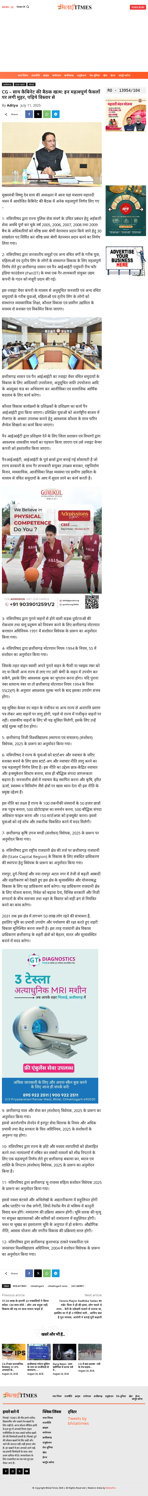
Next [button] (141, 210)
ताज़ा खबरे (20, 84)
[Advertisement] (74, 43)
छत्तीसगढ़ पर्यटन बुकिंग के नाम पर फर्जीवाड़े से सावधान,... (38, 1367)
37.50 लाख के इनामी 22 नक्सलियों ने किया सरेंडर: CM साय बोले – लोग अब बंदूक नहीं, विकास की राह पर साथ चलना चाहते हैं (25, 1305)
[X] (38, 114)
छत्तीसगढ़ (7, 84)
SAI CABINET (77, 1285)
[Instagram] (13, 1471)
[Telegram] (56, 114)
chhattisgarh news (57, 1285)
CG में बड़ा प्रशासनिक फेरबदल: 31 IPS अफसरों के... (12, 1367)
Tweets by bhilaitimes (78, 1421)
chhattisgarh (37, 1285)
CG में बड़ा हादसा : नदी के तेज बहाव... (89, 1365)
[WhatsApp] (47, 114)
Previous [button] (110, 210)
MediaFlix (111, 1487)
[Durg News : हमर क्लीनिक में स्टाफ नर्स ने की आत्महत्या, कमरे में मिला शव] (64, 1352)
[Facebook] (29, 114)
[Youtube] (27, 1471)
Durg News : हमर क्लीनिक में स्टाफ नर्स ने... (63, 1367)
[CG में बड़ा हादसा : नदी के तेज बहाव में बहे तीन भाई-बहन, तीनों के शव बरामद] (90, 1352)
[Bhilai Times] (74, 7)
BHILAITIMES (20, 1285)
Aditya (12, 105)
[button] (23, 6)
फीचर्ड (31, 84)
